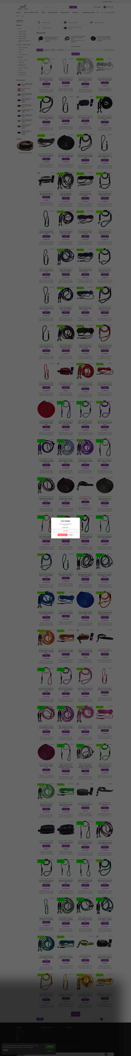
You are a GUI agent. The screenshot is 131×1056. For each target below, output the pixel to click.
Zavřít (71, 534)
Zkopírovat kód (62, 534)
